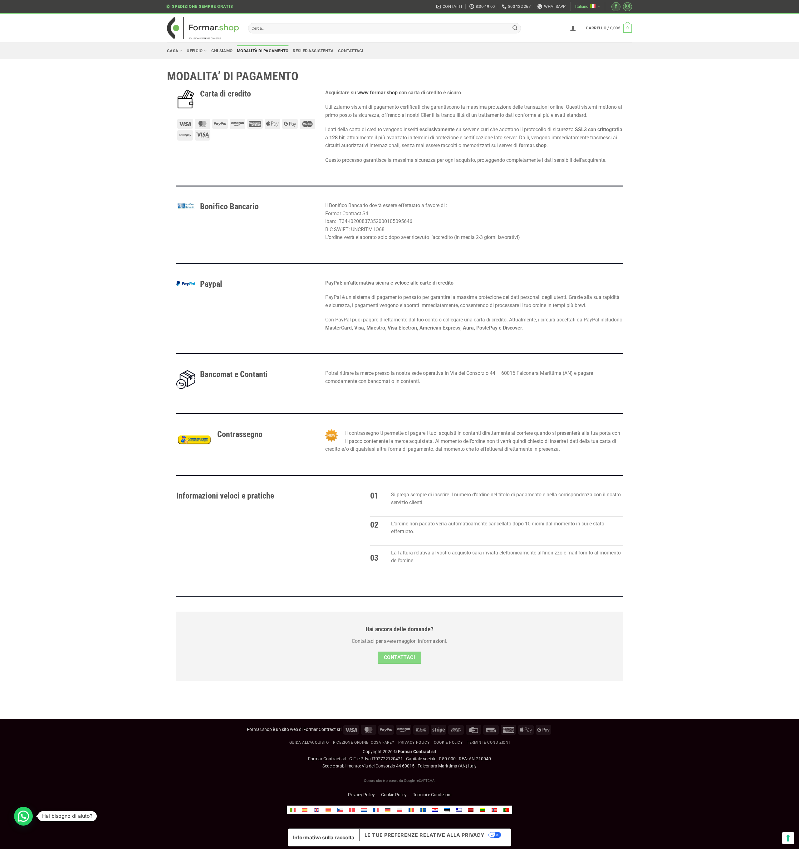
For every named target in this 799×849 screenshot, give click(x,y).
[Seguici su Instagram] (627, 6)
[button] (573, 28)
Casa (172, 50)
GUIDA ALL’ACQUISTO (309, 742)
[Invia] (515, 28)
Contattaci (351, 50)
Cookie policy (448, 742)
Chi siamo (222, 50)
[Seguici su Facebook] (615, 6)
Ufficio (195, 50)
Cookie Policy (394, 794)
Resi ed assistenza (313, 50)
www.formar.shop (377, 93)
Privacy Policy (414, 742)
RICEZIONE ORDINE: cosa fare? (363, 742)
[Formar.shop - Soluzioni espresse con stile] (203, 28)
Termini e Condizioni (432, 794)
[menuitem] (293, 810)
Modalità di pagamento (262, 50)
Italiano (581, 6)
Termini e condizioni (488, 742)
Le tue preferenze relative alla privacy (425, 835)
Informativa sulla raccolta (323, 837)
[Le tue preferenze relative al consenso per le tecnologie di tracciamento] (788, 838)
